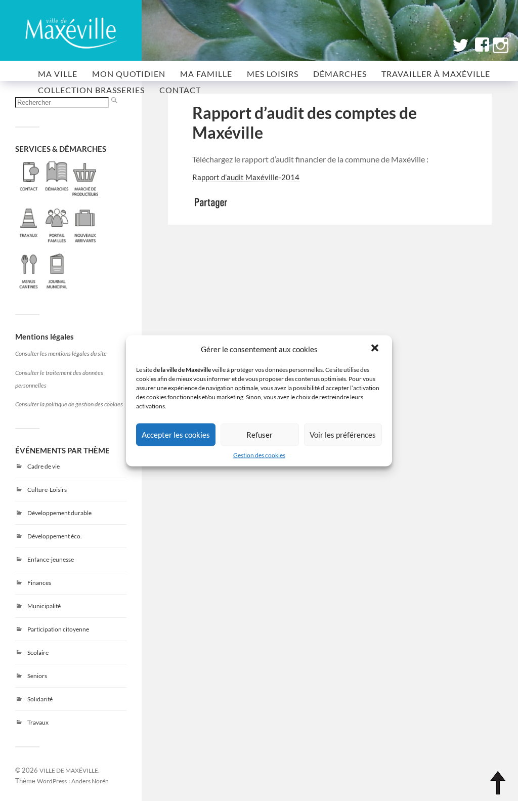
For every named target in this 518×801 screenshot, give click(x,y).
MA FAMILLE (206, 73)
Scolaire (38, 652)
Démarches (340, 73)
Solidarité (40, 699)
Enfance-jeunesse (50, 559)
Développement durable (59, 513)
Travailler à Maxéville (435, 73)
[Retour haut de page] (498, 782)
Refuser (259, 434)
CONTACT (180, 90)
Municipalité (44, 606)
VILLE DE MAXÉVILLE (68, 770)
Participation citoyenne (58, 629)
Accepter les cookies (176, 434)
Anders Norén (90, 780)
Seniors (37, 676)
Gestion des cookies (259, 454)
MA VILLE (57, 73)
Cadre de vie (43, 466)
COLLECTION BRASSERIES (91, 90)
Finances (39, 582)
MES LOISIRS (272, 73)
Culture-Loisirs (47, 489)
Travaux (38, 722)
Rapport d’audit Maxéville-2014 (245, 177)
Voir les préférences (343, 434)
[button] (376, 349)
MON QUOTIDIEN (128, 73)
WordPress (52, 780)
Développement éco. (54, 536)
